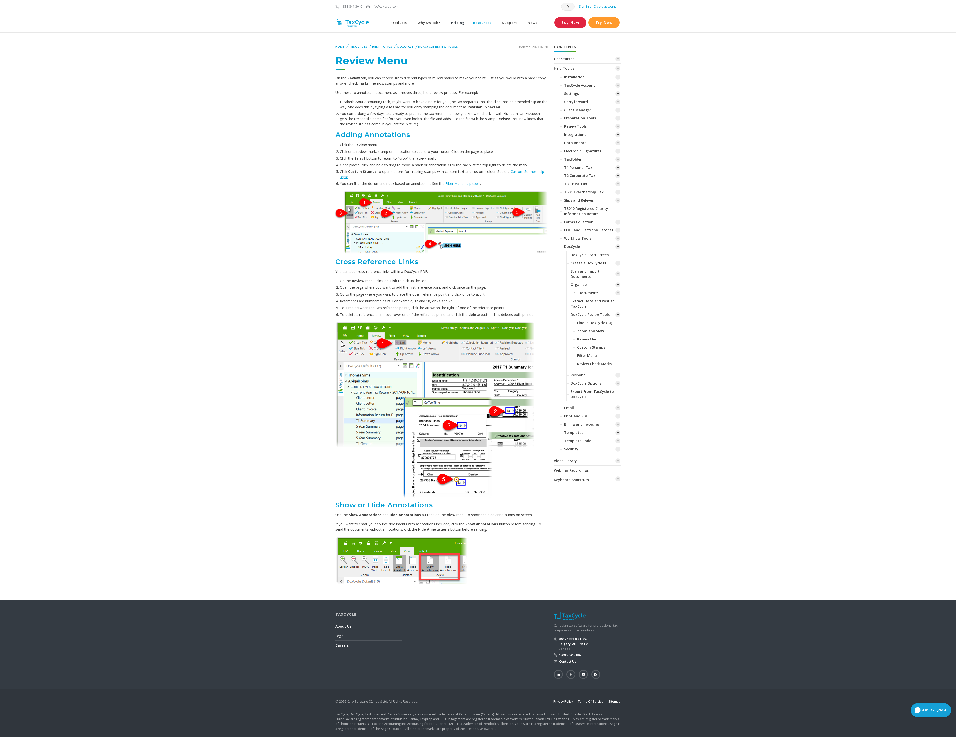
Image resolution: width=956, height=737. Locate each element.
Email (569, 407)
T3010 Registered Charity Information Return (586, 211)
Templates (573, 432)
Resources (358, 46)
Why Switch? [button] (429, 22)
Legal (340, 635)
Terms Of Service (590, 701)
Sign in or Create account (597, 6)
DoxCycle (405, 46)
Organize (579, 284)
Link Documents (584, 292)
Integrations (575, 134)
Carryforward (576, 101)
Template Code (577, 440)
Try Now (604, 22)
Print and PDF (576, 416)
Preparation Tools (580, 118)
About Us (343, 626)
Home (340, 46)
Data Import (575, 142)
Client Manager (577, 110)
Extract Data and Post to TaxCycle (593, 304)
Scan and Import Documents (585, 274)
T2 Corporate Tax (579, 175)
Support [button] (509, 22)
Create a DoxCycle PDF (590, 263)
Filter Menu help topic (462, 183)
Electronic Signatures (582, 151)
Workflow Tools (577, 238)
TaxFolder (573, 159)
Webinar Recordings (571, 470)
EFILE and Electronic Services (588, 230)
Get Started (564, 59)
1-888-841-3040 (351, 6)
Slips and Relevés (579, 200)
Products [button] (399, 22)
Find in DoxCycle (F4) (594, 322)
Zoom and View (590, 331)
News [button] (532, 22)
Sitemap (614, 701)
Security (571, 449)
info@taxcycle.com (385, 6)
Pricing (457, 22)
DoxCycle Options (586, 383)
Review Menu (588, 339)
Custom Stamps (591, 347)
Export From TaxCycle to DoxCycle (592, 394)
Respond (578, 375)
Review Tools (575, 126)
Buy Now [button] (570, 22)
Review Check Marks (594, 363)
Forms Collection (578, 222)
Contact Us (567, 661)
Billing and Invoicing (581, 424)
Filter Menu (587, 355)
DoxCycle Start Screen (590, 254)
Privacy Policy (563, 701)
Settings (571, 93)
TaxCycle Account (579, 85)
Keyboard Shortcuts (571, 479)
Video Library (565, 460)
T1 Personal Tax (578, 167)
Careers (342, 645)
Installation (574, 77)
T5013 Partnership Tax (584, 192)
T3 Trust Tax (575, 183)
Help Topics (382, 46)
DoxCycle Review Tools (438, 46)
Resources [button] (482, 22)
